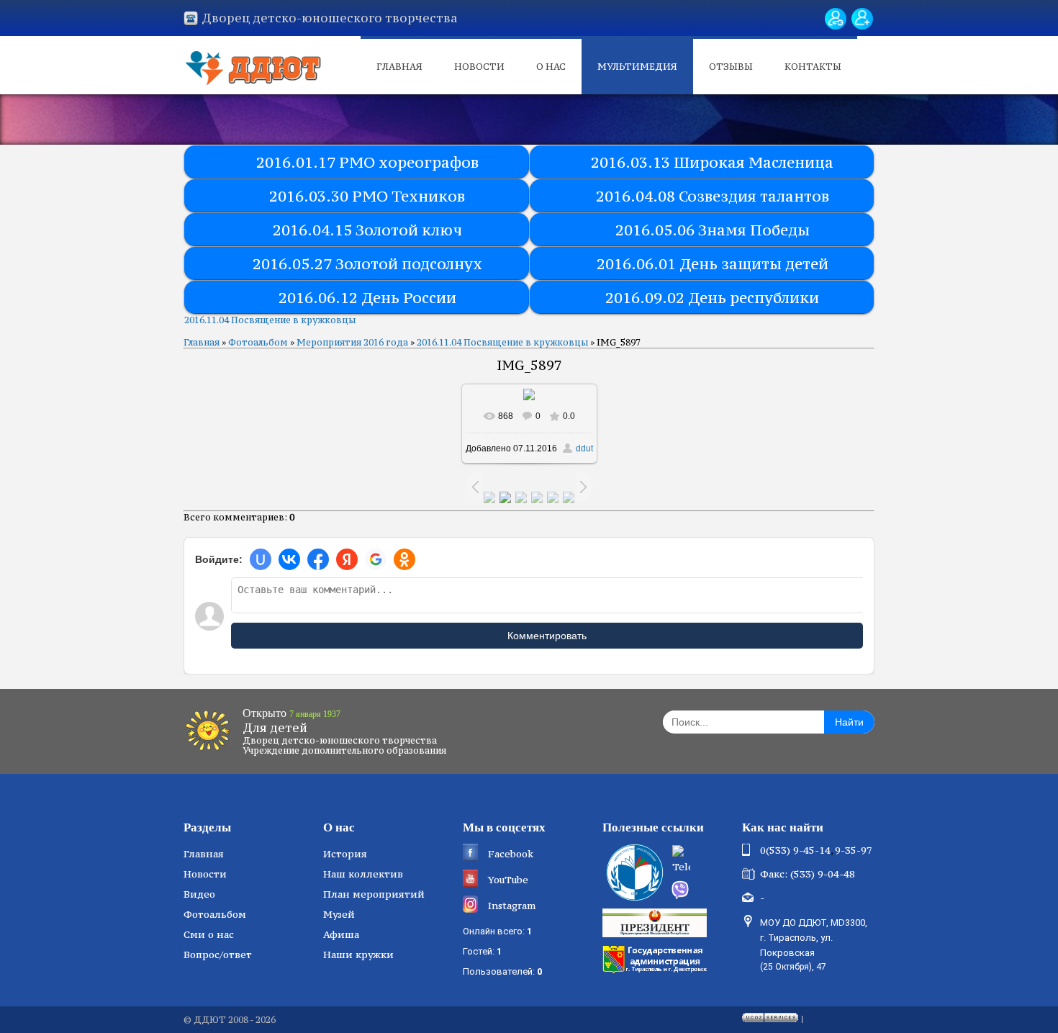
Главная (399, 66)
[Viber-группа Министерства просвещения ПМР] (702, 889)
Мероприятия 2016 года (352, 342)
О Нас (551, 66)
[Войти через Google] (375, 559)
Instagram (511, 905)
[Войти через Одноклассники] (404, 559)
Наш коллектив (363, 873)
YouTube (508, 879)
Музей (339, 914)
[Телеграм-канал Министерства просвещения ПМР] (702, 861)
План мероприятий (374, 894)
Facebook (510, 853)
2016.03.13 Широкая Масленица (712, 162)
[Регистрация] (862, 18)
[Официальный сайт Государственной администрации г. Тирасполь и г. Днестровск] (656, 958)
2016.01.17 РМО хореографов (367, 162)
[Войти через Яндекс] (347, 559)
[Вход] (835, 18)
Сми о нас (209, 934)
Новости (479, 66)
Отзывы (731, 66)
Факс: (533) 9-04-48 (807, 873)
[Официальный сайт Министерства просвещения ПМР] (633, 872)
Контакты (813, 66)
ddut (584, 448)
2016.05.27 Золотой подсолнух (367, 264)
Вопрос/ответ (218, 954)
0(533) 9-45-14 (795, 850)
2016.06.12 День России (367, 297)
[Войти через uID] (260, 559)
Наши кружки (358, 954)
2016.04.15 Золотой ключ (367, 230)
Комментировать (547, 635)
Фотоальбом (258, 342)
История (345, 853)
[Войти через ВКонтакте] (289, 559)
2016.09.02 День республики (712, 297)
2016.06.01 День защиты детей (712, 264)
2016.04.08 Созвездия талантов (712, 196)
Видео (199, 894)
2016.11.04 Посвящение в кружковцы (270, 320)
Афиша (341, 934)
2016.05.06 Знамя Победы (712, 230)
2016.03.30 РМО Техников (367, 196)
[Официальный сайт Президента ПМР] (656, 922)
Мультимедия (637, 66)
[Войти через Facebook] (318, 559)
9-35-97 (853, 850)
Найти (849, 722)
